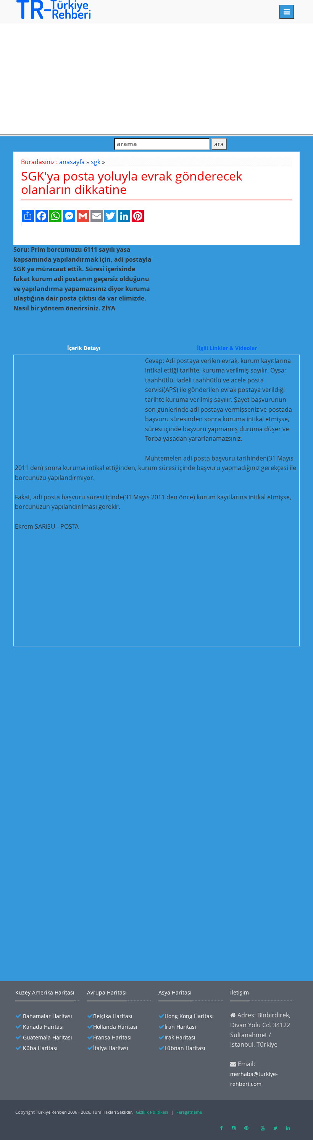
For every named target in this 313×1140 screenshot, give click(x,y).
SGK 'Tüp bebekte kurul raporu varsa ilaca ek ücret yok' (107, 875)
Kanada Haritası (43, 1026)
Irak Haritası (180, 1037)
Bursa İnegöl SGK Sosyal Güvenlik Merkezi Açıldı (97, 862)
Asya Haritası (175, 992)
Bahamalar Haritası (47, 1016)
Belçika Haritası (112, 1016)
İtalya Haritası (110, 1048)
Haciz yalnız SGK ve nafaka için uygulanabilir (92, 768)
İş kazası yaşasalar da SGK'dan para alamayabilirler (101, 915)
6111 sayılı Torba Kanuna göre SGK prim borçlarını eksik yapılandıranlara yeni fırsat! (144, 742)
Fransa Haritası (112, 1037)
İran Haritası (180, 1026)
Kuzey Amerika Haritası (44, 992)
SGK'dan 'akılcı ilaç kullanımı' (72, 808)
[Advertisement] (156, 77)
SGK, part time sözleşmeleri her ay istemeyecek (96, 942)
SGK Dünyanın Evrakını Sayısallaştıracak (86, 702)
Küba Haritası (40, 1048)
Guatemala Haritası (47, 1037)
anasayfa (72, 162)
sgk (95, 162)
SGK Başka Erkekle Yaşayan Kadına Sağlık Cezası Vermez (108, 902)
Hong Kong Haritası (189, 1016)
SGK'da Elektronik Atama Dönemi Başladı (88, 848)
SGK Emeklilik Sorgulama (67, 888)
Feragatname (189, 1112)
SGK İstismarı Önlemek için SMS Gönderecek (92, 715)
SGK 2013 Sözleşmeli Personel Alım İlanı (86, 822)
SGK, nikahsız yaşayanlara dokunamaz (84, 928)
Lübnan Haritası (185, 1048)
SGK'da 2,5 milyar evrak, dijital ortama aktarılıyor (99, 688)
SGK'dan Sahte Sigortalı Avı (69, 835)
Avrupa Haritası (107, 992)
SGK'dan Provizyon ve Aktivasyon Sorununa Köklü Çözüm (110, 755)
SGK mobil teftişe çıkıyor (66, 782)
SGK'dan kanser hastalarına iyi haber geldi (89, 795)
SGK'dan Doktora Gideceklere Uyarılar (84, 728)
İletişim (239, 992)
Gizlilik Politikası (152, 1112)
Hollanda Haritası (115, 1026)
